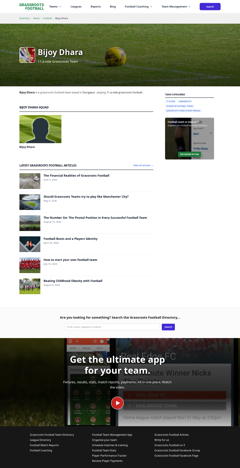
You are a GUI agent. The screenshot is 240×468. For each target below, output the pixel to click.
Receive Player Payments (107, 461)
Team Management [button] (174, 6)
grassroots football (130, 92)
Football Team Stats (104, 450)
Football (47, 18)
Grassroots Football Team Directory (52, 434)
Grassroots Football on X (169, 445)
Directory (24, 18)
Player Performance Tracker (109, 455)
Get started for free (189, 154)
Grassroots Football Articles (171, 434)
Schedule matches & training (110, 445)
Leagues (76, 6)
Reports (96, 6)
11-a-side (112, 92)
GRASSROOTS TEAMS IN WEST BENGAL (183, 110)
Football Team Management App (112, 434)
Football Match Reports (44, 445)
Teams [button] (53, 6)
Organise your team (104, 440)
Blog (113, 6)
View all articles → (143, 165)
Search (210, 6)
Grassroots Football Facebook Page (176, 455)
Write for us (161, 440)
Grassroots (185, 101)
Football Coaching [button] (137, 6)
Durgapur (89, 92)
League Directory (40, 440)
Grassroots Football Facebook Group (177, 450)
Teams (36, 18)
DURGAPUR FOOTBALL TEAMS (179, 106)
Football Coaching (41, 450)
